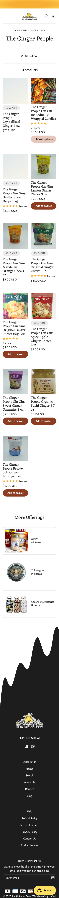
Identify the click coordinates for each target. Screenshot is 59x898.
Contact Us (29, 838)
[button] (46, 16)
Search (30, 775)
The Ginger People (34, 30)
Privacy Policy (29, 832)
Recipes (29, 789)
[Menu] (6, 16)
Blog (29, 795)
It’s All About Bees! (21, 896)
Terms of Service (29, 825)
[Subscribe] (53, 878)
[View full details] (15, 91)
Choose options (43, 139)
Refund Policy (29, 818)
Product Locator (29, 845)
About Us (29, 782)
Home (16, 30)
